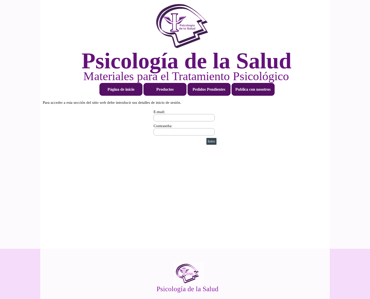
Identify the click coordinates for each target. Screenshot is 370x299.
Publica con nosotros (253, 89)
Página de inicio (120, 89)
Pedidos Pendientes (209, 89)
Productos (165, 89)
